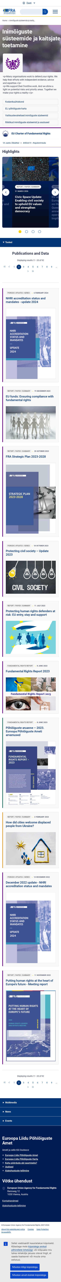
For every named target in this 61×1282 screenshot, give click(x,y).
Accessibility (6, 1232)
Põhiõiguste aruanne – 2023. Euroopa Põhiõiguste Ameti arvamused (25, 731)
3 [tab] (33, 231)
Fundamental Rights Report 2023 (28, 671)
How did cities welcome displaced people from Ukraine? (28, 824)
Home (4, 21)
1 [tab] (20, 231)
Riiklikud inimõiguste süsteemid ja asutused (27, 122)
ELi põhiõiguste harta (16, 108)
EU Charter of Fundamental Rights (30, 133)
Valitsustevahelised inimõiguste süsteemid (26, 115)
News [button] (8, 1111)
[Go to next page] (28, 271)
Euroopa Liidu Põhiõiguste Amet (21, 1155)
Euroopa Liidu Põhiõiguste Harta (21, 1159)
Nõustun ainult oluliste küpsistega (29, 1275)
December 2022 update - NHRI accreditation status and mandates (29, 884)
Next (55, 192)
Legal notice (20, 1229)
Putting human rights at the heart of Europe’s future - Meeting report (29, 982)
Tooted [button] (8, 242)
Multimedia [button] (11, 1102)
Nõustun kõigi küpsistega (25, 1267)
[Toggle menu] (55, 12)
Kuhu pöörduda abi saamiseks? (21, 1163)
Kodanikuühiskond (14, 101)
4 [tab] (39, 231)
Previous (5, 192)
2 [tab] (26, 231)
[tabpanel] (30, 192)
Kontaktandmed (10, 1200)
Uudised (9, 1166)
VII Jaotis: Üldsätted (11, 143)
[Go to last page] (33, 271)
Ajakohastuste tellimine (17, 1170)
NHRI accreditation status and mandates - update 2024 (26, 300)
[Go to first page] (5, 267)
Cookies (31, 1229)
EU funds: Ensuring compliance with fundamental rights (30, 398)
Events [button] (8, 1120)
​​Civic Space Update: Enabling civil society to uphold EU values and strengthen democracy (29, 204)
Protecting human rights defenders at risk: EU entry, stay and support (30, 612)
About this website (8, 1229)
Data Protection (43, 1229)
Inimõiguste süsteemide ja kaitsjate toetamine (27, 21)
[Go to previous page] (9, 267)
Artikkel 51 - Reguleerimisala (34, 143)
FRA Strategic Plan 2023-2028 (26, 456)
